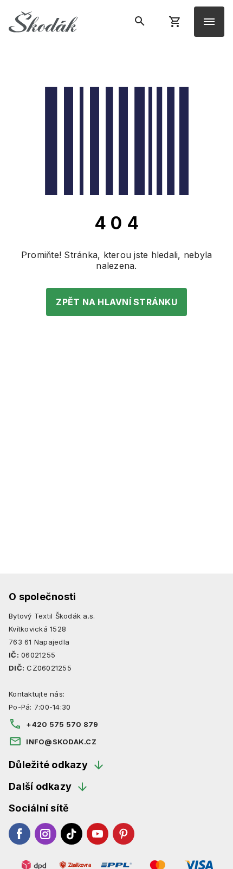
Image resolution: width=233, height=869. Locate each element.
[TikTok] (71, 834)
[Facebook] (19, 834)
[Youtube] (97, 834)
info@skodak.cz (61, 741)
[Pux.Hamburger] (209, 22)
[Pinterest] (123, 834)
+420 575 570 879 (62, 724)
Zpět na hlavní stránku (116, 302)
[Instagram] (45, 834)
